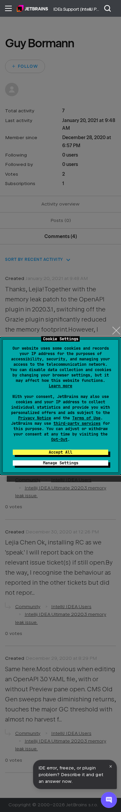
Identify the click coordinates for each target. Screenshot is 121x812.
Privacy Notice (34, 418)
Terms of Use (86, 418)
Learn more (60, 386)
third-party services (76, 423)
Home (32, 8)
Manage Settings (60, 463)
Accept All (60, 452)
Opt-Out (59, 439)
